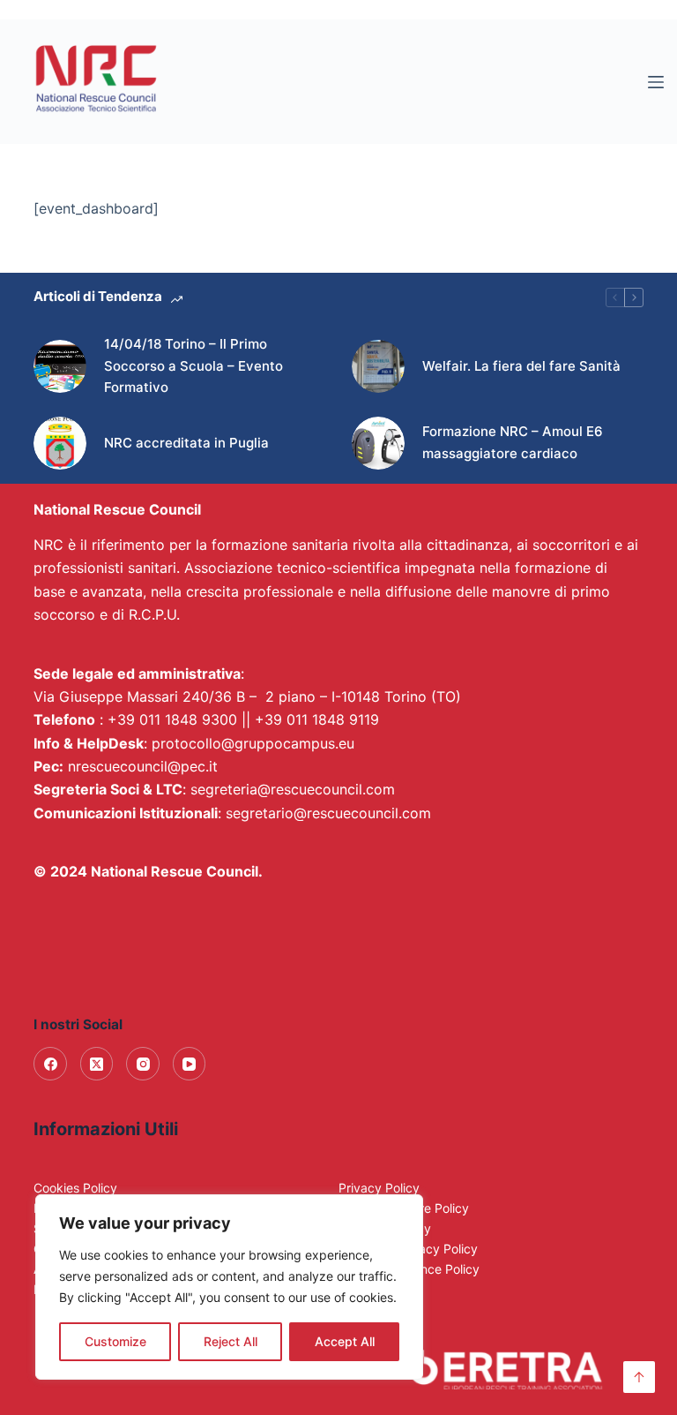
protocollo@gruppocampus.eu (253, 743)
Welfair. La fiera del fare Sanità (521, 366)
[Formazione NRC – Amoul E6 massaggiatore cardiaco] (378, 443)
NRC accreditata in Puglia (186, 442)
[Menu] (656, 82)
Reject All (230, 1341)
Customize (115, 1341)
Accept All (345, 1341)
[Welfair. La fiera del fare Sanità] (378, 366)
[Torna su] (639, 1377)
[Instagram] (143, 1063)
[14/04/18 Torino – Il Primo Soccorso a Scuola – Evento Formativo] (59, 366)
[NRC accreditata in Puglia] (59, 443)
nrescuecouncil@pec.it (143, 766)
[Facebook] (50, 1063)
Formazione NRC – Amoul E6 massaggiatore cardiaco (512, 442)
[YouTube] (189, 1063)
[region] (229, 1287)
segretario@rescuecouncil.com (328, 813)
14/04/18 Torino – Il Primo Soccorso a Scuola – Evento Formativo (193, 365)
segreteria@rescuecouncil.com (292, 789)
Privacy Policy (379, 1187)
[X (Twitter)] (97, 1063)
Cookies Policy (75, 1187)
